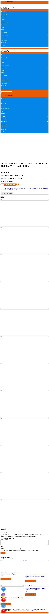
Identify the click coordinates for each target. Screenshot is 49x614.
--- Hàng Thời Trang (9, 188)
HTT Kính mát (28, 188)
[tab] (3, 193)
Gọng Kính (3, 24)
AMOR (2, 19)
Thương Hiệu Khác (5, 22)
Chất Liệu (3, 27)
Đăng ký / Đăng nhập (8, 1)
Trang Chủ (3, 11)
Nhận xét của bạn (4, 539)
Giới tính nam (17, 188)
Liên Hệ (2, 45)
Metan (13, 189)
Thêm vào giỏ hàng (10, 184)
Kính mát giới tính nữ (7, 189)
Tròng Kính (3, 42)
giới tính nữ (22, 188)
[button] (47, 12)
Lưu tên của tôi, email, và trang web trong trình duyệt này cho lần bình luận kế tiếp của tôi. (20, 550)
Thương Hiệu (17, 189)
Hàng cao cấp (4, 40)
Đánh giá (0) (9, 193)
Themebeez (34, 610)
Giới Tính (3, 29)
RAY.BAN (3, 17)
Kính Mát (34, 188)
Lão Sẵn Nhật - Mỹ (5, 37)
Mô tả (3, 193)
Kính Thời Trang (4, 35)
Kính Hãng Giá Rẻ (4, 6)
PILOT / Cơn (4, 14)
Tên (2, 546)
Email (2, 548)
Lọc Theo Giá (4, 32)
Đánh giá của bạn (4, 538)
